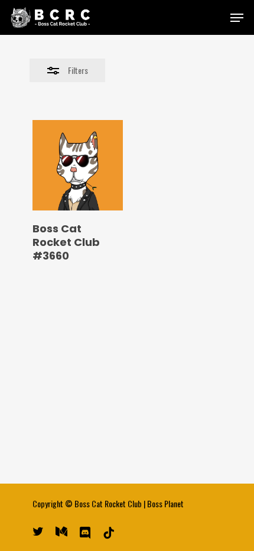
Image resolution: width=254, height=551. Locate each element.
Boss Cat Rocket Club (108, 503)
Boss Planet (165, 503)
